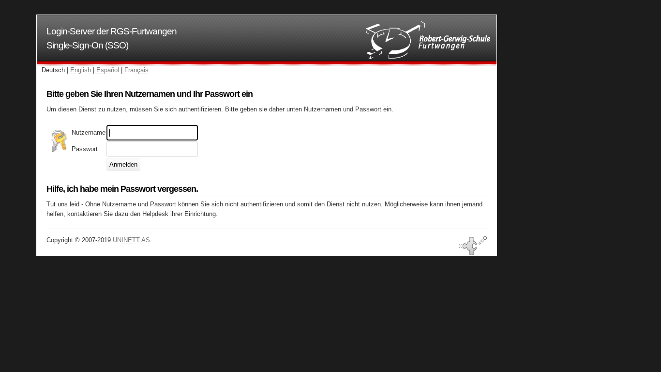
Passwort (85, 149)
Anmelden (123, 164)
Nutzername (88, 132)
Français (136, 70)
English (80, 70)
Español (107, 70)
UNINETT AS (131, 240)
